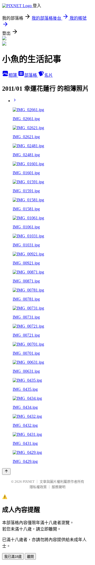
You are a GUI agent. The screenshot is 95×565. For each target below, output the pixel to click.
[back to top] (6, 471)
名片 (48, 75)
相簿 (13, 75)
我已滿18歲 (13, 557)
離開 (30, 557)
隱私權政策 (38, 487)
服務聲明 (58, 487)
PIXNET (29, 482)
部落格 (31, 75)
